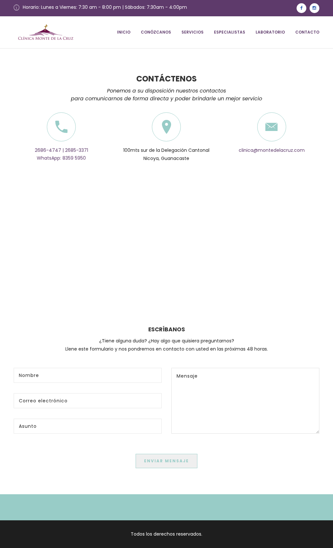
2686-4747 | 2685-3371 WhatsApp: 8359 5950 (61, 154)
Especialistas (229, 32)
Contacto (307, 32)
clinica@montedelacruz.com (272, 150)
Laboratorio (270, 32)
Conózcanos (156, 32)
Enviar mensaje (166, 461)
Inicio (123, 32)
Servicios (192, 32)
